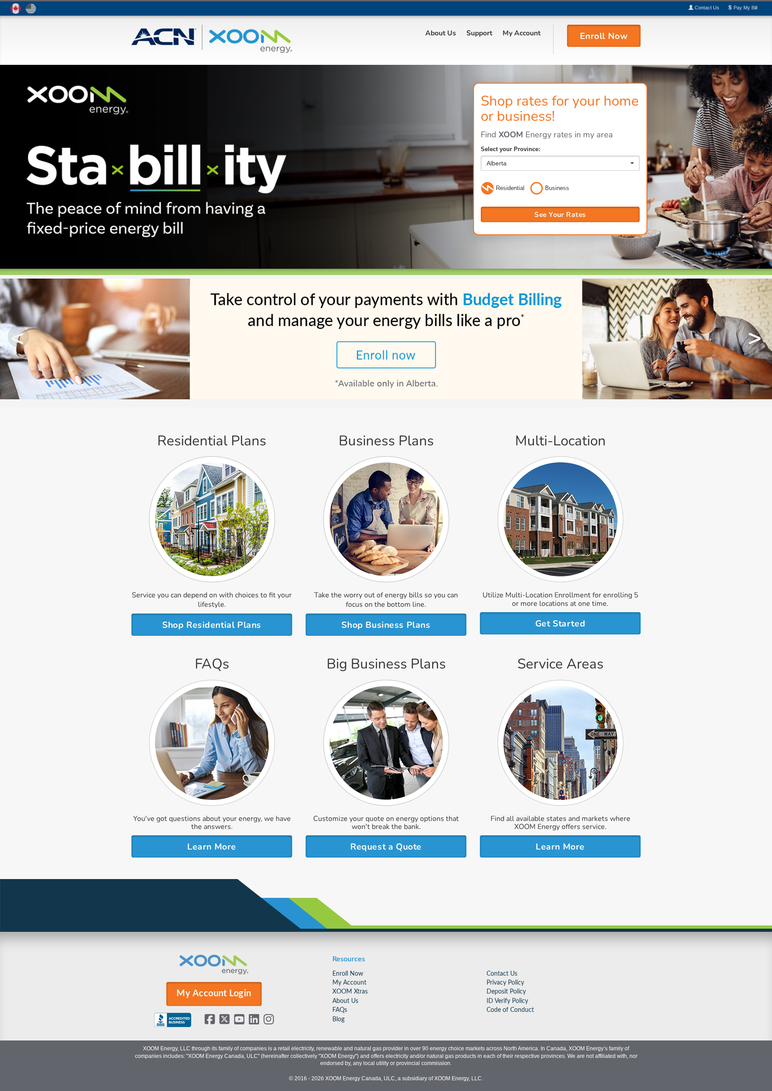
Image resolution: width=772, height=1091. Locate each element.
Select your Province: (510, 149)
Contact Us (502, 973)
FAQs (339, 1009)
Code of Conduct (510, 1009)
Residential (510, 188)
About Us (440, 32)
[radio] (487, 188)
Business (557, 188)
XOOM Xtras (350, 991)
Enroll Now (347, 973)
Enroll (604, 35)
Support (479, 32)
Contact (706, 7)
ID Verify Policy (507, 1001)
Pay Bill (744, 7)
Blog (338, 1019)
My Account (522, 32)
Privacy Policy (505, 982)
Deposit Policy (506, 991)
